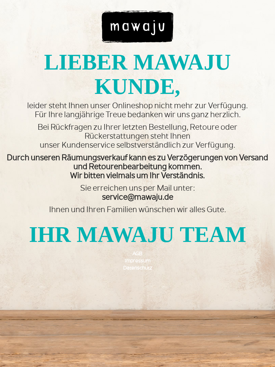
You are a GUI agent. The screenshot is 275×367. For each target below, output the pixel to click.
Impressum (137, 261)
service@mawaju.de (137, 198)
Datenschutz (137, 268)
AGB (137, 254)
